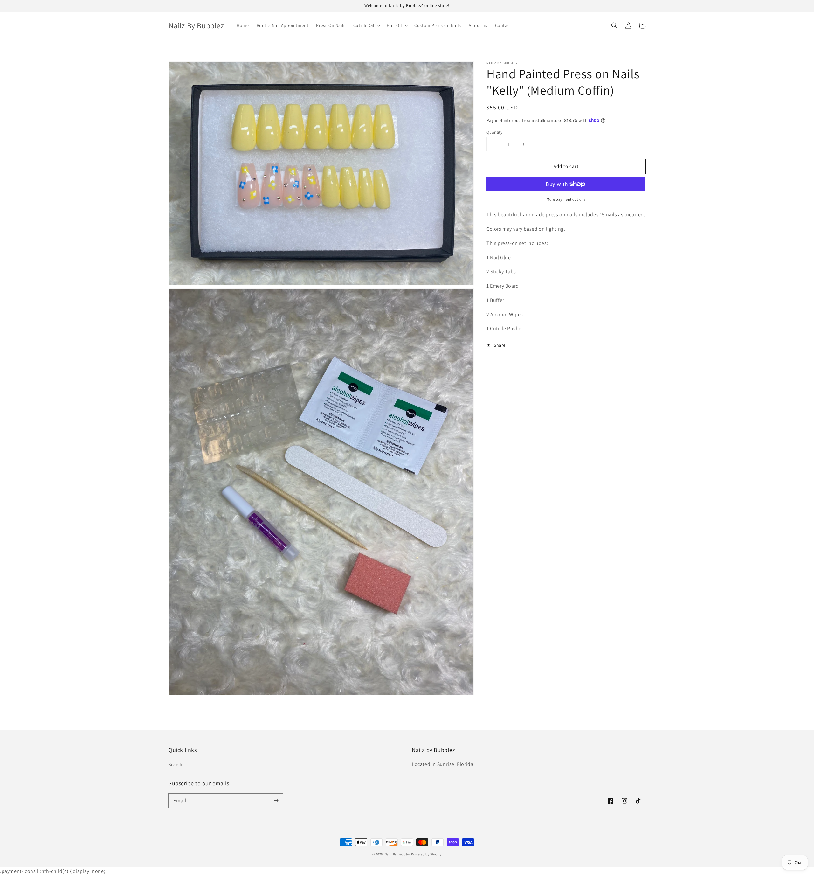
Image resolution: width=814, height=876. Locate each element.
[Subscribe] (276, 801)
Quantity (494, 132)
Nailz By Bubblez (397, 854)
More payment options (566, 199)
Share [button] (500, 345)
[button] (614, 25)
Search (176, 764)
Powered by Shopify (426, 854)
